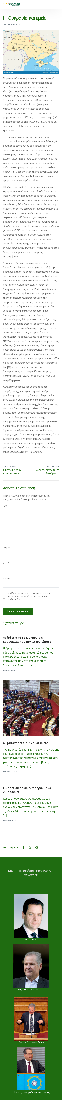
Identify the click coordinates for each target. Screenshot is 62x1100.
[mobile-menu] (57, 4)
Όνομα (6, 547)
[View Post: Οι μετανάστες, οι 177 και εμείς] (31, 708)
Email (6, 562)
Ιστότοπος (7, 578)
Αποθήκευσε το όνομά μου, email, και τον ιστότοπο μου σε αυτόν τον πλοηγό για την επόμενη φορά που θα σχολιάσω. (29, 596)
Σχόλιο (6, 506)
